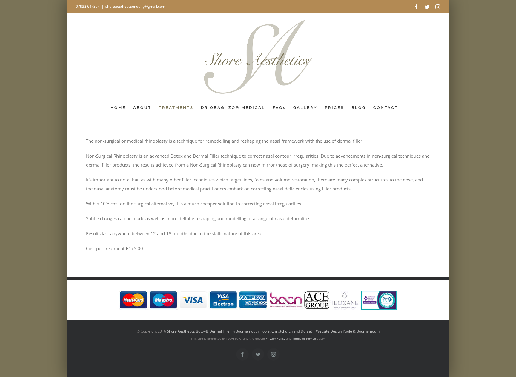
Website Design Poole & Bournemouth (348, 331)
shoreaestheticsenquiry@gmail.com (135, 6)
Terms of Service (304, 338)
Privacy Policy (275, 338)
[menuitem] (118, 108)
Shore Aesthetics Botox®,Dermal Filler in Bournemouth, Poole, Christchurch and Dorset (239, 331)
